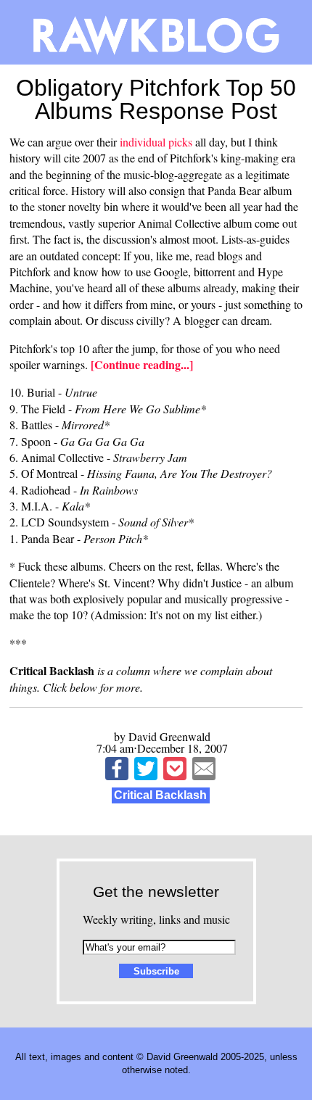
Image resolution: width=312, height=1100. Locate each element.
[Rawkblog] (156, 32)
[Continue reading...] (142, 364)
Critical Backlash (160, 795)
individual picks (156, 141)
